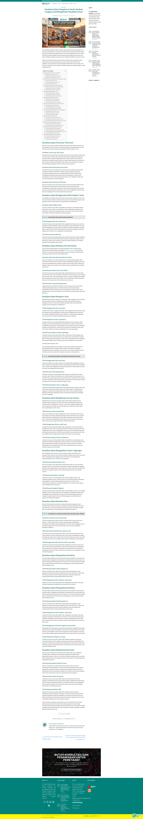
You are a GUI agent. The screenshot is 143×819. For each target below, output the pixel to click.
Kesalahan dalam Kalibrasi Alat (51, 80)
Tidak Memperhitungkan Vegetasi (52, 114)
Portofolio (65, 3)
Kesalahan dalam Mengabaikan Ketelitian (52, 122)
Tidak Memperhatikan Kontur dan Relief (53, 88)
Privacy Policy (75, 808)
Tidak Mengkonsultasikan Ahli (51, 139)
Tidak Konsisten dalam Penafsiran (52, 137)
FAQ (61, 815)
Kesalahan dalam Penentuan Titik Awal (52, 73)
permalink (73, 718)
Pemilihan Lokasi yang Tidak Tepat (51, 74)
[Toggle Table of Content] (65, 71)
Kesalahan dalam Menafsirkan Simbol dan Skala (54, 86)
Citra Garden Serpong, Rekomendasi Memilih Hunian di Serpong (96, 54)
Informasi (63, 7)
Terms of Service (76, 805)
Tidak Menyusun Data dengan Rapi (52, 105)
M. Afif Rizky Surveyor (70, 15)
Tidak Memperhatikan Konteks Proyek (53, 136)
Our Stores (48, 815)
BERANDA (55, 3)
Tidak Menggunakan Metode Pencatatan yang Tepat (56, 120)
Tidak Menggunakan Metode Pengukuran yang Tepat (56, 131)
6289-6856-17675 (77, 800)
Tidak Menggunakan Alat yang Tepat (53, 93)
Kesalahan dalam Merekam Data (50, 116)
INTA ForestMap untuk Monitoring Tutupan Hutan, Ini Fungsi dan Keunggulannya (96, 44)
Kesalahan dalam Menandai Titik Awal (53, 77)
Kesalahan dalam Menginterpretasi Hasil (52, 134)
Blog (59, 3)
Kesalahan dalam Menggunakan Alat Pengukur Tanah (55, 79)
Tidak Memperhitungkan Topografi (52, 113)
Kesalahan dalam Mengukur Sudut (51, 97)
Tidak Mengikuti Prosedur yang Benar (53, 94)
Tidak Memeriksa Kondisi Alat (51, 83)
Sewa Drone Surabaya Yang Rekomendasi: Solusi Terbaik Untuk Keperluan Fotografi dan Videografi (75, 737)
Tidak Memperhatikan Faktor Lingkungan (53, 102)
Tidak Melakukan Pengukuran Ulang (52, 133)
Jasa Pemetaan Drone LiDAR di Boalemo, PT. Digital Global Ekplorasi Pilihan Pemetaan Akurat (96, 35)
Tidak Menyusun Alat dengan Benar (52, 100)
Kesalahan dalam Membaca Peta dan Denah (53, 85)
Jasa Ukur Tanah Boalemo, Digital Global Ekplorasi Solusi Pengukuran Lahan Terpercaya (96, 63)
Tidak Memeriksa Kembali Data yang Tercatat (54, 119)
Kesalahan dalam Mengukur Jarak (51, 91)
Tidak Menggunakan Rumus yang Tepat (53, 106)
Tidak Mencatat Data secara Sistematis (53, 117)
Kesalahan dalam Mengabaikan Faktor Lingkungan (54, 110)
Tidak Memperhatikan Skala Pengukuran (53, 123)
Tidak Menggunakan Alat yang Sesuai (53, 82)
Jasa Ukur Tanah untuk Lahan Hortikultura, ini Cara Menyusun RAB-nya (96, 72)
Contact (57, 815)
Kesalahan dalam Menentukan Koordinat (53, 76)
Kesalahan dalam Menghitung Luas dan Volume (54, 103)
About (71, 3)
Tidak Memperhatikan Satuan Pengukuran (53, 108)
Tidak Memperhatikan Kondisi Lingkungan (53, 96)
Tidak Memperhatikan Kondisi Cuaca (52, 111)
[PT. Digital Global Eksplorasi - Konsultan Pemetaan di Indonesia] (46, 3)
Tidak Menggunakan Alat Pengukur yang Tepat (54, 125)
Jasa (74, 3)
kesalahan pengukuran (70, 250)
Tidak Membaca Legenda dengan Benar (53, 89)
